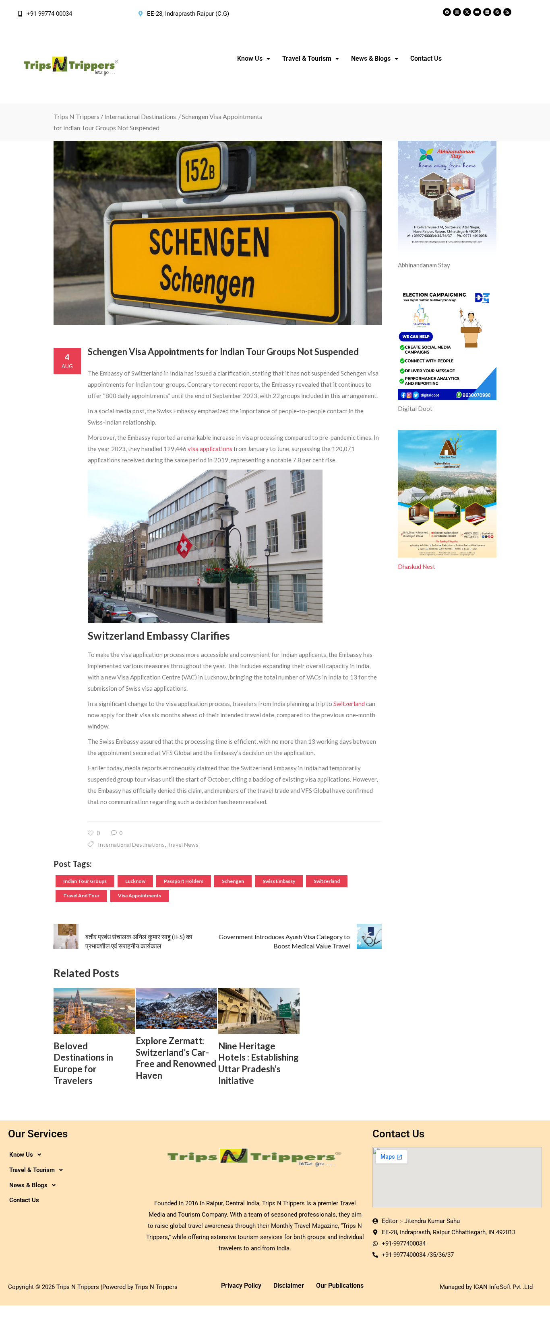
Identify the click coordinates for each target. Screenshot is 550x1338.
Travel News (182, 844)
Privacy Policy (241, 1285)
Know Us (250, 58)
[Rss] (507, 12)
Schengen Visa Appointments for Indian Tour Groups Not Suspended (223, 351)
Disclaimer (288, 1285)
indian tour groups (85, 881)
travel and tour (81, 896)
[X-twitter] (467, 12)
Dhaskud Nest (416, 566)
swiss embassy (279, 881)
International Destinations (140, 116)
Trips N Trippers (76, 116)
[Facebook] (447, 12)
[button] (253, 58)
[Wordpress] (497, 12)
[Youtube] (477, 12)
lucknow (135, 881)
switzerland (327, 881)
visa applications (210, 448)
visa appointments (139, 896)
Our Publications (340, 1285)
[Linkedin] (487, 12)
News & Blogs (371, 58)
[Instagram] (457, 12)
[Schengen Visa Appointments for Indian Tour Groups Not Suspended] (218, 233)
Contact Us (426, 58)
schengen (233, 881)
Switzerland (349, 703)
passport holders (183, 881)
